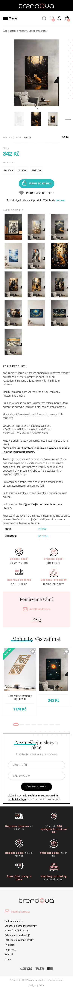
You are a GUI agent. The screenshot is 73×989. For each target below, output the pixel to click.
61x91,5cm (37, 170)
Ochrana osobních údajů (17, 935)
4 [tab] (34, 724)
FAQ (36, 619)
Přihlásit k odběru (36, 786)
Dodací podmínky (14, 921)
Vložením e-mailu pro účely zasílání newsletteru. (34, 797)
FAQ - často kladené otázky (19, 940)
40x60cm (22, 170)
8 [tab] (58, 724)
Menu (12, 18)
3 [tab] (28, 724)
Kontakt (9, 954)
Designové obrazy (37, 30)
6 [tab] (46, 724)
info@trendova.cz (39, 609)
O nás (8, 959)
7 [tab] (52, 724)
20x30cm (8, 170)
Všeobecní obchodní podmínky (20, 926)
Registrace (10, 949)
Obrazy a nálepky (18, 30)
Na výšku (43, 536)
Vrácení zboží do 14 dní (17, 930)
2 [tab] (22, 724)
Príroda (42, 529)
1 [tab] (16, 724)
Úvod (5, 30)
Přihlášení (10, 945)
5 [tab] (40, 724)
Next (68, 119)
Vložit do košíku (40, 183)
